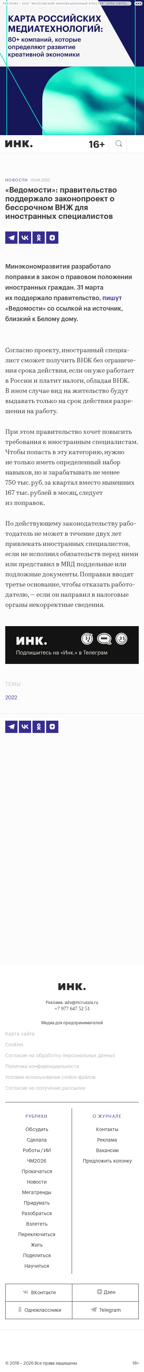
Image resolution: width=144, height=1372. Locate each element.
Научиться (36, 1266)
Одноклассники (42, 1310)
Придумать (37, 1203)
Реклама (107, 1140)
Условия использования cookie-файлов (50, 1077)
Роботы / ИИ (37, 1150)
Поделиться (37, 1255)
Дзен (109, 1292)
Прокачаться (37, 1171)
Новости (16, 180)
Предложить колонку (107, 1161)
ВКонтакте (43, 1292)
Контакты (107, 1129)
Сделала (37, 1140)
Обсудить (37, 1129)
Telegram (109, 1310)
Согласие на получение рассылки (45, 1088)
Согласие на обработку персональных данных (60, 1055)
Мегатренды (36, 1192)
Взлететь (37, 1224)
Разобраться (37, 1213)
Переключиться (36, 1234)
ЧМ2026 (36, 1161)
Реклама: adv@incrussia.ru (72, 1002)
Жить (37, 1245)
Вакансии (107, 1150)
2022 (11, 697)
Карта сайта (20, 1034)
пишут (112, 298)
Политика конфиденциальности (42, 1066)
